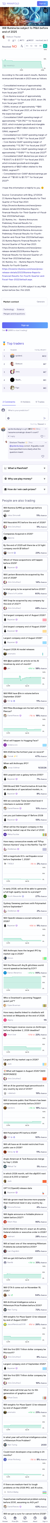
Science (20, 309)
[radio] (27, 46)
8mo (38, 429)
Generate (41, 302)
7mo (30, 442)
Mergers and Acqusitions (14, 314)
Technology (8, 309)
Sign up (42, 3)
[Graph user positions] (21, 46)
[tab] (9, 402)
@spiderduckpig (16, 446)
